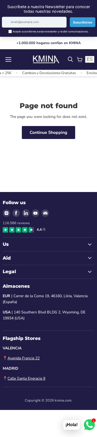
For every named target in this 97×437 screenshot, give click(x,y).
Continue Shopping (48, 132)
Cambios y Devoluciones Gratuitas (47, 73)
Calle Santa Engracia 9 (26, 378)
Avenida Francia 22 (24, 358)
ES (90, 59)
